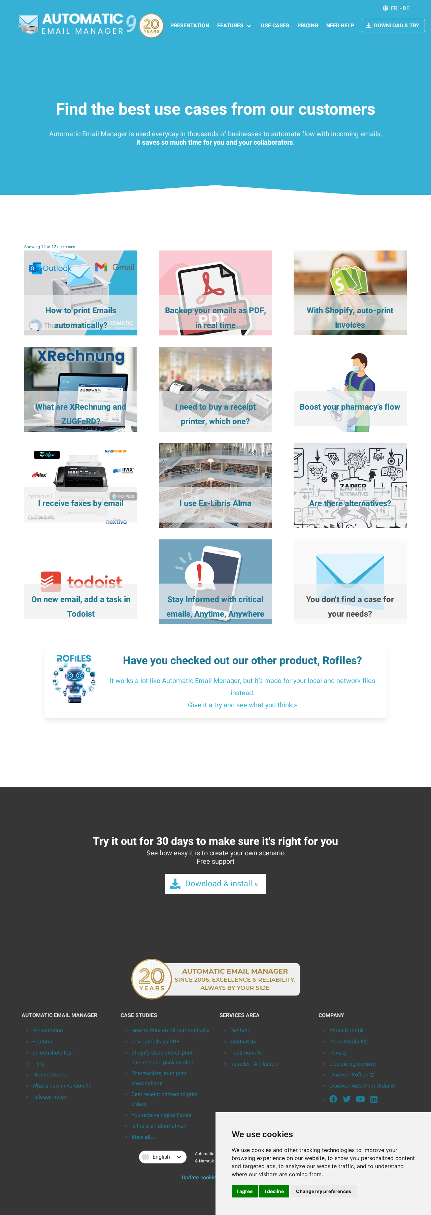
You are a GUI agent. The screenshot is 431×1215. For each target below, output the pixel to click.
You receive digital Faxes (161, 1115)
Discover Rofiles (349, 1075)
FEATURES (230, 26)
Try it (38, 1064)
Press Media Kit (348, 1042)
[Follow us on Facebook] (333, 1100)
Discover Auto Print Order (360, 1086)
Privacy (338, 1053)
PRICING (307, 26)
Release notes (49, 1097)
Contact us (243, 1042)
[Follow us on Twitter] (347, 1100)
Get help (240, 1031)
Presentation (47, 1031)
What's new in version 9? (61, 1086)
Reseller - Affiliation (253, 1064)
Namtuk (206, 1161)
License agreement (352, 1064)
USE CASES (275, 26)
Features (43, 1042)
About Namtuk (346, 1031)
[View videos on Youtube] (360, 1100)
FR (394, 8)
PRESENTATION (189, 26)
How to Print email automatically (170, 1031)
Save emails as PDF (155, 1042)
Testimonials (246, 1053)
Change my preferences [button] (323, 1191)
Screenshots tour (52, 1053)
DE (406, 8)
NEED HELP (340, 26)
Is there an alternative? (158, 1126)
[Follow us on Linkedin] (374, 1100)
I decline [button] (274, 1191)
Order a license (50, 1075)
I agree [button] (245, 1191)
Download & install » (221, 884)
